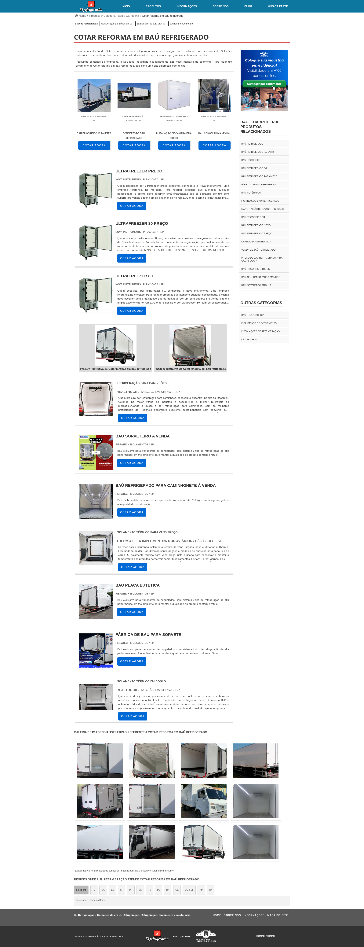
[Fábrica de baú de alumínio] (255, 760)
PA (210, 890)
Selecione (81, 890)
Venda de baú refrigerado (258, 250)
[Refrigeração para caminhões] (96, 416)
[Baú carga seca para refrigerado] (152, 760)
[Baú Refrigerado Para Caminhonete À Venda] (96, 518)
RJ (94, 890)
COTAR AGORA (94, 145)
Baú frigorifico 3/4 (253, 217)
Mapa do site (277, 915)
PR (131, 890)
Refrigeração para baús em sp (116, 23)
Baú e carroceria (252, 315)
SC (140, 890)
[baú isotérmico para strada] (152, 801)
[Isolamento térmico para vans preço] (96, 566)
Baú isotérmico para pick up (151, 23)
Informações (187, 6)
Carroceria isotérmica (256, 241)
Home (217, 915)
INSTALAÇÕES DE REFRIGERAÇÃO (260, 331)
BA (167, 890)
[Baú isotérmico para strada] (204, 842)
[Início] (91, 6)
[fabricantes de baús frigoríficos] (152, 842)
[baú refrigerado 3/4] (99, 842)
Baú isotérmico (251, 192)
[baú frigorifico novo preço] (99, 760)
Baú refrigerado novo (256, 225)
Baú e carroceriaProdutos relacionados (259, 127)
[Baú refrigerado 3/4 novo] (204, 801)
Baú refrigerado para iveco (259, 176)
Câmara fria (249, 339)
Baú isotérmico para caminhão (260, 277)
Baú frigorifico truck (255, 269)
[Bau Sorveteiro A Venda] (96, 469)
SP (121, 890)
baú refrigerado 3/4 (254, 168)
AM (201, 890)
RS (149, 890)
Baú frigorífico (251, 160)
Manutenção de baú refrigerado (262, 209)
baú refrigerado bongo (181, 23)
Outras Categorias (261, 303)
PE (158, 890)
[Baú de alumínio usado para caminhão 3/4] (204, 760)
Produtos (153, 6)
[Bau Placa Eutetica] (96, 618)
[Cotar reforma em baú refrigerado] (115, 345)
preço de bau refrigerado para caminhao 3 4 (261, 259)
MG (103, 890)
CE (177, 890)
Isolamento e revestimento (259, 323)
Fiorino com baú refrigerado (260, 201)
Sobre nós (220, 6)
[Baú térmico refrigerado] (255, 842)
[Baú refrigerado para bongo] (99, 801)
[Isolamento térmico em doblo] (96, 710)
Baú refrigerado (252, 143)
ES (112, 890)
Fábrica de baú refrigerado (259, 184)
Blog (248, 6)
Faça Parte (279, 6)
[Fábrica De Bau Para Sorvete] (96, 667)
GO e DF (189, 890)
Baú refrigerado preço (256, 233)
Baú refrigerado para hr (257, 152)
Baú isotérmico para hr (256, 285)
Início (126, 6)
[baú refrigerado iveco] (255, 801)
